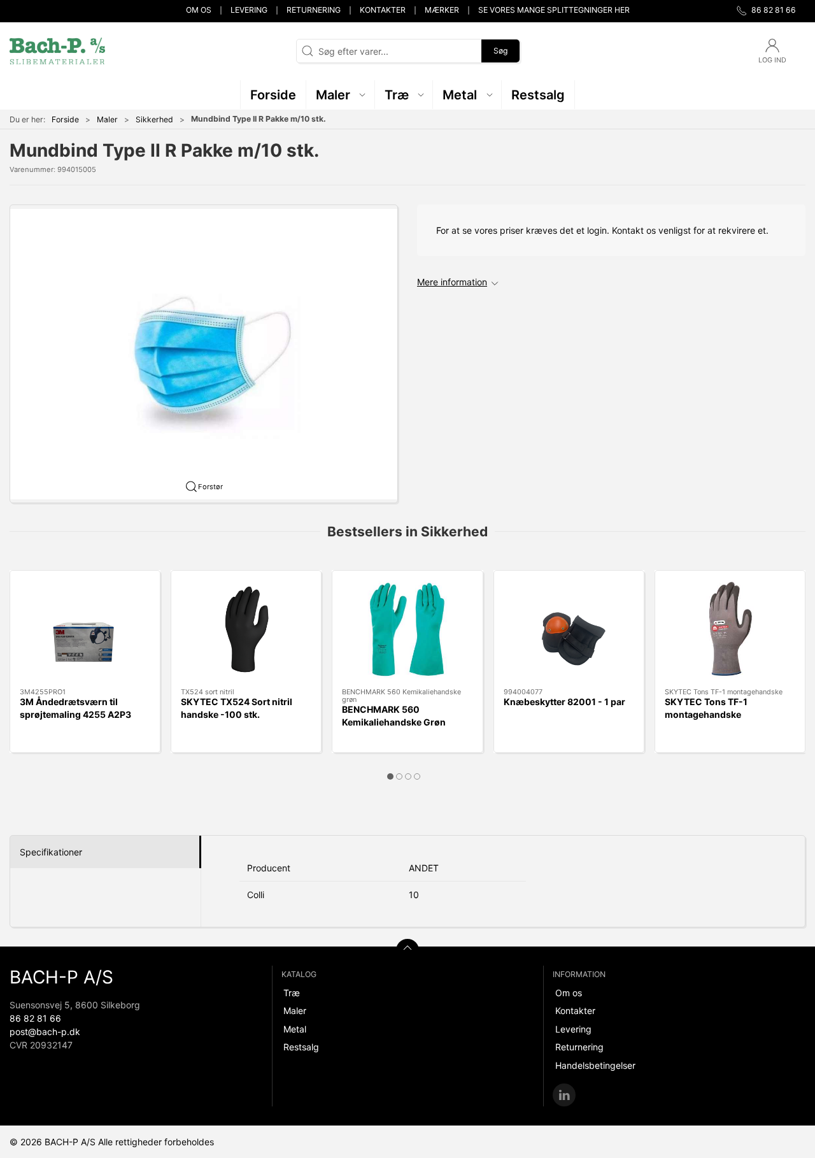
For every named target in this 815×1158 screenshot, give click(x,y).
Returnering (314, 10)
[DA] (57, 50)
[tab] (390, 776)
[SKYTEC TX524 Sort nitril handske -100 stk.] (246, 629)
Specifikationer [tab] (51, 852)
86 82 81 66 (35, 1018)
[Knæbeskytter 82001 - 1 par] (569, 629)
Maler (107, 119)
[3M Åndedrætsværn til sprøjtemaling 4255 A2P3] (85, 629)
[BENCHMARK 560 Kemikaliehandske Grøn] (407, 629)
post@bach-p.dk (45, 1031)
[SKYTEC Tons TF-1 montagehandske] (730, 629)
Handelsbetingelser (595, 1065)
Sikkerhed (154, 119)
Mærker (442, 10)
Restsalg (301, 1046)
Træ (291, 992)
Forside (65, 119)
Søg (500, 50)
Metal (294, 1029)
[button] (340, 94)
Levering (248, 10)
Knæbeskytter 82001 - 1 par (564, 701)
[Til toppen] (407, 950)
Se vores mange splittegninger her (554, 10)
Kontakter (383, 10)
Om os (198, 10)
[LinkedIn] (564, 1094)
